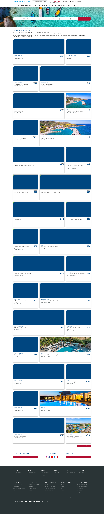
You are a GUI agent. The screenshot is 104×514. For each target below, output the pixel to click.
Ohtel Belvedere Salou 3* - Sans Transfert (50, 192)
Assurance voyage (49, 497)
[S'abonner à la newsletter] (75, 1)
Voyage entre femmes (82, 492)
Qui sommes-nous (17, 484)
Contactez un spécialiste (19, 488)
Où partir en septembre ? (83, 484)
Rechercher (84, 18)
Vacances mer (28, 28)
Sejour (20, 28)
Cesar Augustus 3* (18, 111)
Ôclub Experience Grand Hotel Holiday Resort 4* (52, 409)
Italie (62, 494)
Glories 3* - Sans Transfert (20, 138)
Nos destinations (17, 492)
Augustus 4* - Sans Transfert (21, 84)
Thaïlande (63, 496)
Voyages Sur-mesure (34, 484)
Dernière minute (81, 494)
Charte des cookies (49, 494)
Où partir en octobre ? (82, 486)
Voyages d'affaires (33, 488)
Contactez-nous (78, 457)
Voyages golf (80, 488)
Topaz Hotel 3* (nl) (71, 382)
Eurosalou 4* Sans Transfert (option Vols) (24, 165)
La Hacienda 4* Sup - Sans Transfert (75, 273)
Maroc (62, 492)
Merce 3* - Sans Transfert (46, 84)
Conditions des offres (50, 486)
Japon (62, 488)
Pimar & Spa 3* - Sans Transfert (74, 219)
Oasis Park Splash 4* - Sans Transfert (49, 246)
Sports (30, 490)
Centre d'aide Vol (49, 490)
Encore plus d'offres (83, 446)
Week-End (79, 490)
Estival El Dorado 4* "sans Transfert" (49, 300)
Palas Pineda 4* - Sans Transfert (21, 328)
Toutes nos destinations (66, 497)
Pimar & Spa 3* (17, 219)
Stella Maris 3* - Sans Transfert (21, 409)
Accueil (14, 28)
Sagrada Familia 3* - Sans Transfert (22, 273)
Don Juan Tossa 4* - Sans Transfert (22, 57)
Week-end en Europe (82, 497)
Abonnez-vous (25, 457)
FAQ (14, 490)
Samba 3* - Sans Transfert (20, 436)
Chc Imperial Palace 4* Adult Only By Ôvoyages (52, 355)
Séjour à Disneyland (81, 496)
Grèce (62, 484)
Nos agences (16, 486)
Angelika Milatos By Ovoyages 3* (75, 111)
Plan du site (48, 496)
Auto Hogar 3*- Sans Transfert (21, 192)
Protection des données (51, 492)
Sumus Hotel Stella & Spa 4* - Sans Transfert (24, 382)
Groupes (31, 486)
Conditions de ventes (50, 484)
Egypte (62, 490)
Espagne (63, 486)
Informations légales (50, 488)
